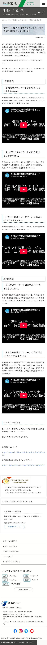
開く (39, 12)
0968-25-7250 (19, 523)
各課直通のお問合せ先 (9, 642)
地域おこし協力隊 (35, 20)
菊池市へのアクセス (10, 546)
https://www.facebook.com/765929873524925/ (23, 465)
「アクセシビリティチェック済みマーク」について (23, 492)
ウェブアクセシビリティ (11, 562)
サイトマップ (7, 556)
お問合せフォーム (14, 527)
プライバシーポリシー (11, 551)
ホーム (4, 20)
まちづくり (22, 20)
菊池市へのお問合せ (10, 541)
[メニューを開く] (43, 3)
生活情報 (12, 20)
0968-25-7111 (15, 614)
